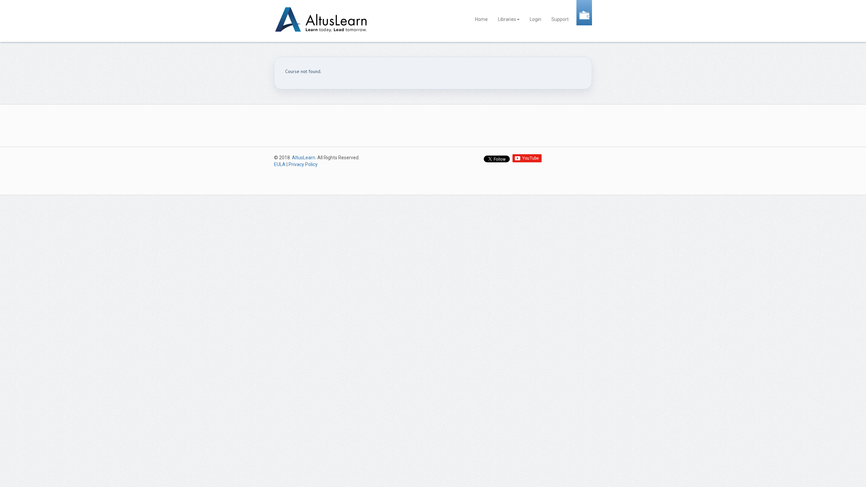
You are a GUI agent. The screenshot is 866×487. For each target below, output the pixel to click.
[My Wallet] (584, 12)
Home (481, 19)
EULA (280, 164)
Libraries (507, 19)
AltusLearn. (304, 157)
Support (560, 19)
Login (535, 19)
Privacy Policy (303, 164)
